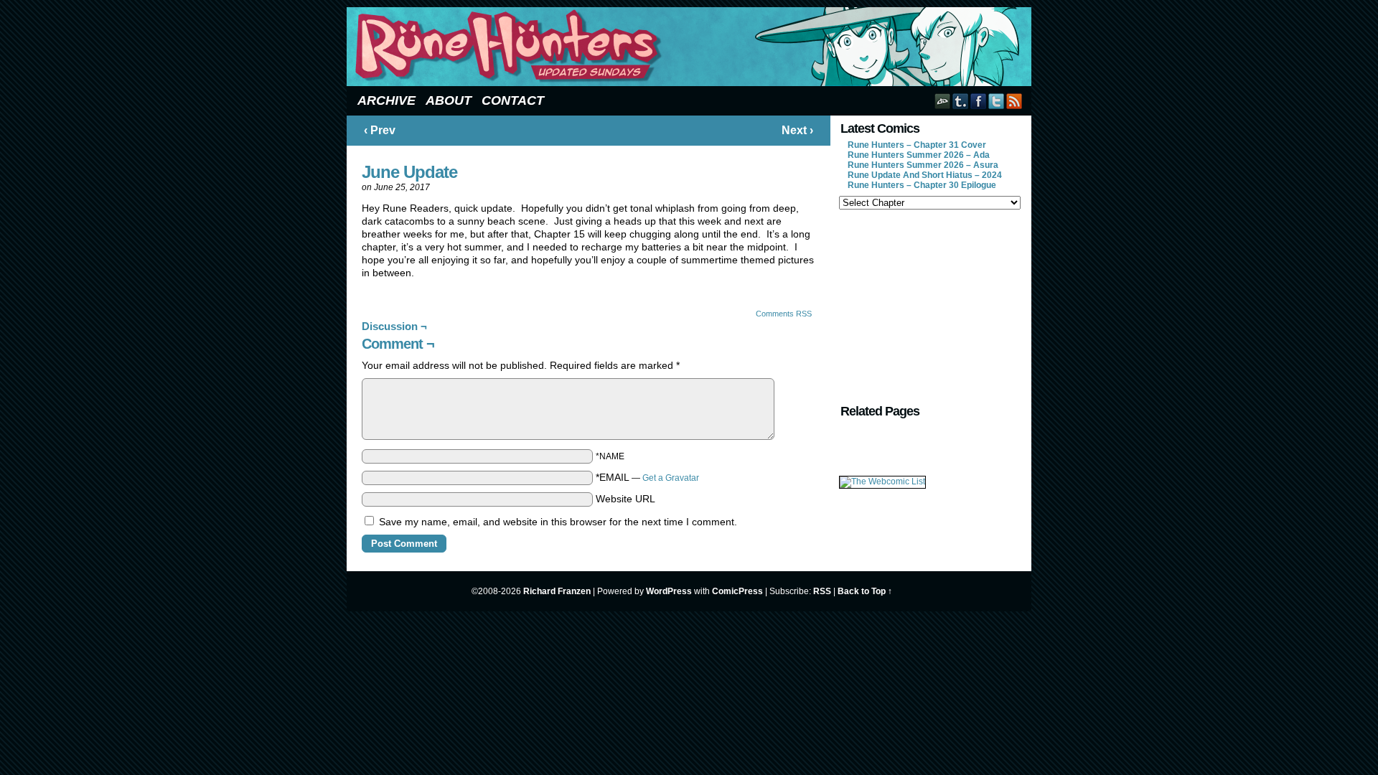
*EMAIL (647, 477)
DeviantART (943, 101)
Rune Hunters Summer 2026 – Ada (919, 155)
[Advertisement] (928, 305)
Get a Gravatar (670, 478)
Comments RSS (784, 313)
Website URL (625, 498)
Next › (797, 130)
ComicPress (737, 591)
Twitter (997, 101)
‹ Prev (379, 130)
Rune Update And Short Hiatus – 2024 (925, 175)
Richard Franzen (557, 591)
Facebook (979, 101)
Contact (513, 100)
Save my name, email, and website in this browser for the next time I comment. (558, 521)
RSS (1014, 101)
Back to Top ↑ (865, 591)
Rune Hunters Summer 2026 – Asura (923, 165)
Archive (386, 100)
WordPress (669, 591)
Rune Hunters (691, 46)
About (449, 100)
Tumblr (961, 101)
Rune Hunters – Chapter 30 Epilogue (922, 185)
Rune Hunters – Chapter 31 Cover (917, 145)
